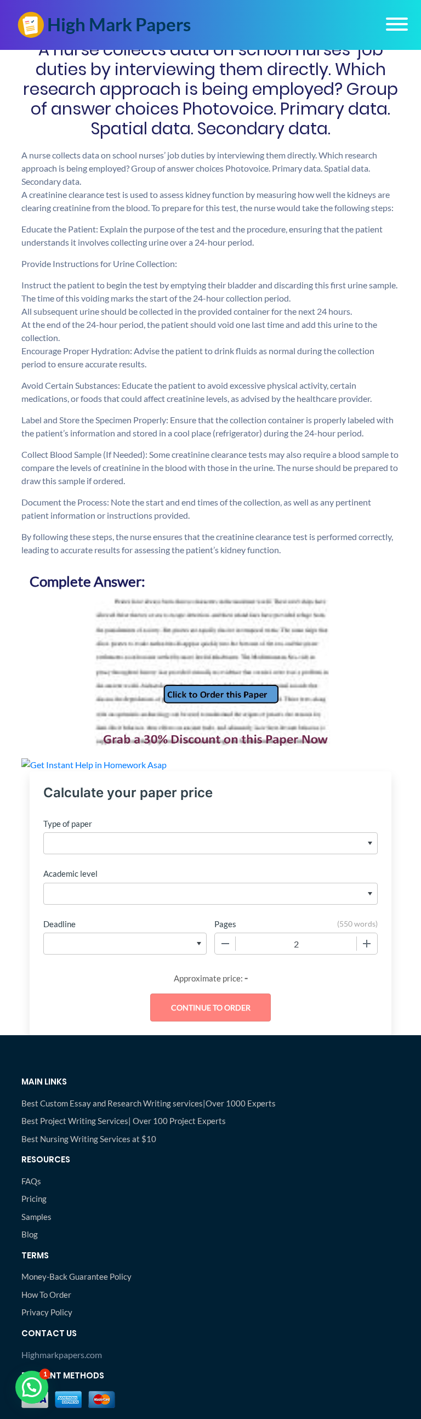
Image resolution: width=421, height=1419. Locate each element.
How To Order (46, 1294)
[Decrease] (225, 943)
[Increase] (366, 943)
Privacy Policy (46, 1312)
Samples (36, 1217)
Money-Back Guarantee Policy (76, 1276)
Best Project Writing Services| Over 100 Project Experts (123, 1121)
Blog (29, 1234)
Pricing (34, 1199)
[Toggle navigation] (397, 24)
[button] (31, 1387)
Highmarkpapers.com (61, 1354)
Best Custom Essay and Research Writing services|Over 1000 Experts (148, 1103)
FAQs (31, 1181)
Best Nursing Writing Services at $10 (88, 1139)
